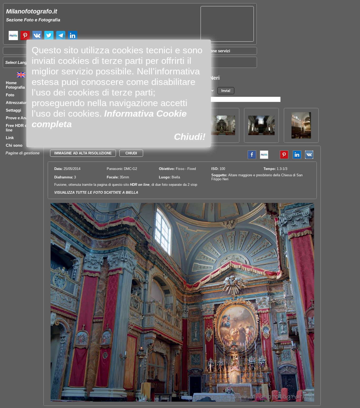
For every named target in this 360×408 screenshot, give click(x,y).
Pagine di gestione (23, 153)
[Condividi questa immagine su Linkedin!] (295, 158)
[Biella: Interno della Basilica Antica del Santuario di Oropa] (222, 133)
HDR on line (139, 185)
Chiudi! (190, 136)
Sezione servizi (216, 51)
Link (10, 137)
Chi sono (14, 145)
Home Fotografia (15, 84)
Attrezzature (17, 102)
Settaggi (13, 110)
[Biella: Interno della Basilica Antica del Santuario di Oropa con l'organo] (261, 133)
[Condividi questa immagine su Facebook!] (250, 158)
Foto (10, 95)
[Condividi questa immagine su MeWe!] (264, 158)
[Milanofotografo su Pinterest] (25, 39)
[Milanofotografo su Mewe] (13, 39)
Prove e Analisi (19, 118)
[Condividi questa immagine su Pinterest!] (280, 158)
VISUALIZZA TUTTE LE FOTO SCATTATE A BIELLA (96, 192)
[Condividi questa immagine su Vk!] (309, 158)
